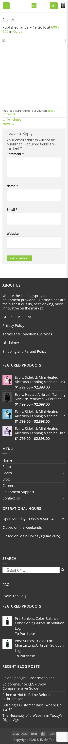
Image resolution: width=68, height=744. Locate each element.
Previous (11, 119)
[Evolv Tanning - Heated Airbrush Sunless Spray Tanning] (34, 5)
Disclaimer (10, 342)
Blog (6, 479)
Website (13, 233)
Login (19, 628)
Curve (17, 31)
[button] (6, 5)
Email (12, 209)
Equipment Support (18, 492)
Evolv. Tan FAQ (14, 596)
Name (12, 186)
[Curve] (34, 70)
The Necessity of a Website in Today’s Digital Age (32, 717)
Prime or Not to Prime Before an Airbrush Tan (28, 696)
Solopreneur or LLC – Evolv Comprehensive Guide (24, 686)
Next (8, 124)
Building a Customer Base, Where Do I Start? (32, 707)
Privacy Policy (13, 325)
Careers (8, 485)
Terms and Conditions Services (27, 334)
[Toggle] (64, 473)
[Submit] (63, 570)
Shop (6, 466)
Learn (7, 473)
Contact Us (11, 498)
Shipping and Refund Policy (24, 351)
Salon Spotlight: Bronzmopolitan (28, 678)
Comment (15, 154)
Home (7, 460)
